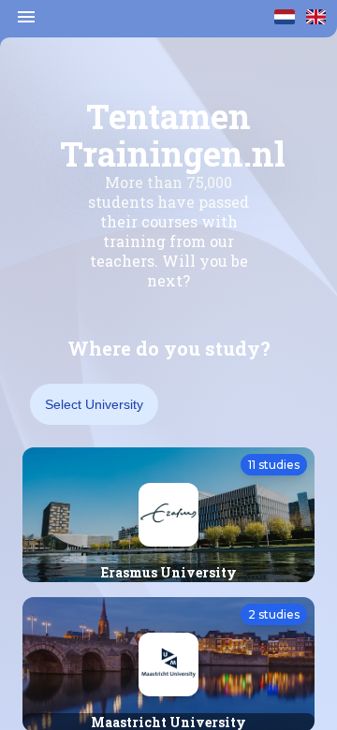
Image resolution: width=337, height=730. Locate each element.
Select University (94, 404)
